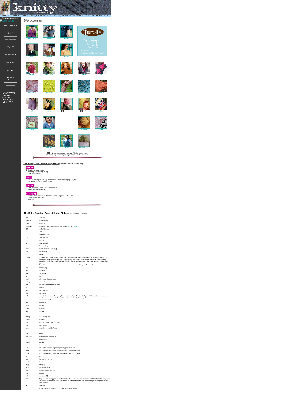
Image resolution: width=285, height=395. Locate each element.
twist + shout (32, 38)
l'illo (49, 129)
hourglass (49, 92)
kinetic (66, 74)
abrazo (66, 56)
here (68, 226)
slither (84, 74)
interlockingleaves (84, 92)
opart (101, 129)
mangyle (49, 56)
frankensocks (83, 147)
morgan (49, 111)
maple (32, 129)
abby (86, 111)
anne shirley (49, 74)
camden (49, 38)
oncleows (69, 111)
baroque (101, 92)
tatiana (101, 111)
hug (101, 74)
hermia (66, 38)
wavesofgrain (32, 92)
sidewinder (32, 111)
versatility (32, 74)
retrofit (32, 56)
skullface (49, 147)
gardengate (66, 92)
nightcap (84, 129)
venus (67, 147)
